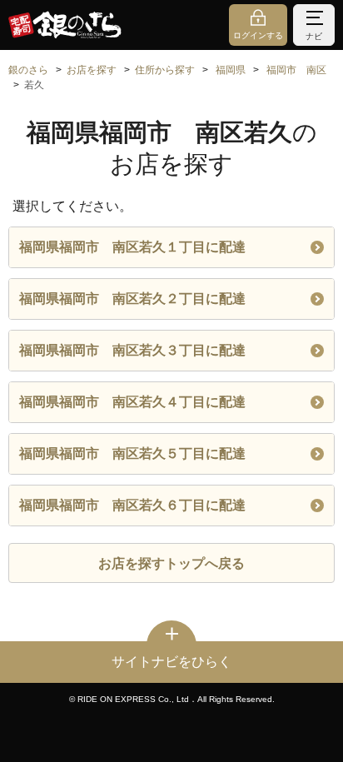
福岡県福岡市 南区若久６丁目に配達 (132, 505)
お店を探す (92, 70)
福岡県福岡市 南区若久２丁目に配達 (132, 298)
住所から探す (165, 70)
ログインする (258, 35)
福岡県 (231, 70)
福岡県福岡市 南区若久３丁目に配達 (132, 350)
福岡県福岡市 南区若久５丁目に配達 (132, 453)
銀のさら (28, 70)
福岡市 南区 (296, 70)
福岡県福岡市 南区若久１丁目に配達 (132, 247)
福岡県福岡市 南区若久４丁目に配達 (132, 402)
